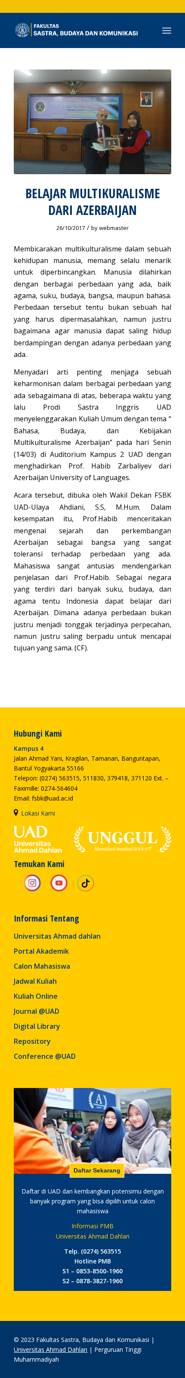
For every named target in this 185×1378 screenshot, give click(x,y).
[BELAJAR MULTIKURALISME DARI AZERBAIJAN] (92, 122)
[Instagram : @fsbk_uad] (32, 890)
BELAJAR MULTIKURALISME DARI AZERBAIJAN (92, 201)
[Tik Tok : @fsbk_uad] (85, 890)
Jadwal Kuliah (35, 981)
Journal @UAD (36, 1011)
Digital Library (37, 1026)
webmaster (114, 228)
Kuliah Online (36, 996)
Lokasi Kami (38, 813)
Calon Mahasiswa (42, 966)
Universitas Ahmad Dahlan (50, 1349)
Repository (32, 1041)
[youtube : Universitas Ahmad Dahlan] (58, 890)
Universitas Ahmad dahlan (57, 936)
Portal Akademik (41, 951)
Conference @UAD (45, 1056)
